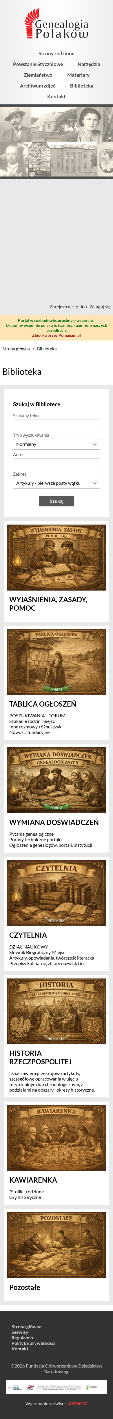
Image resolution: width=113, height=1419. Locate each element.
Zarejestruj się (64, 306)
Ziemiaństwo (38, 75)
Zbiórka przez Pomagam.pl (56, 335)
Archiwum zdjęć (37, 86)
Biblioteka (81, 86)
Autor (18, 454)
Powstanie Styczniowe (38, 64)
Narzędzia (89, 64)
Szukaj (56, 501)
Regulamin (22, 1337)
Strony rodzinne (56, 53)
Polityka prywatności (33, 1343)
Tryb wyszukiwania (31, 435)
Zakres (19, 474)
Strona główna (16, 348)
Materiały (78, 75)
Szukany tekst (26, 415)
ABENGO (78, 1403)
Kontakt (56, 96)
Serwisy (20, 1332)
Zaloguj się (100, 306)
